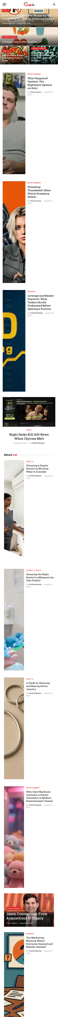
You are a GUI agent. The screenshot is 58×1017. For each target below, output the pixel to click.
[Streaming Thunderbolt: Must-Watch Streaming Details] (14, 232)
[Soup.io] (29, 4)
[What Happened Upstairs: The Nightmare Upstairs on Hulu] (14, 123)
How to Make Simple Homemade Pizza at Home (13, 58)
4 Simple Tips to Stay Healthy (19, 41)
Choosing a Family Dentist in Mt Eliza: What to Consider (37, 468)
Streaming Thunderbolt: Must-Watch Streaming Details (39, 191)
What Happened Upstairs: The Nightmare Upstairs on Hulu (40, 83)
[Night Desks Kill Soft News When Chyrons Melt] (29, 412)
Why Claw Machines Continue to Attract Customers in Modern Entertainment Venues (39, 796)
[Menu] (4, 4)
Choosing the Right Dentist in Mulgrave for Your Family (40, 577)
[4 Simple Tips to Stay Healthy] (29, 36)
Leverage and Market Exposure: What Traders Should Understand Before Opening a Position (41, 302)
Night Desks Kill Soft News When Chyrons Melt (29, 436)
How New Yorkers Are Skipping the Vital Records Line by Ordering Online (28, 17)
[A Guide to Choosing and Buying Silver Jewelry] (14, 728)
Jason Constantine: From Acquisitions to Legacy (26, 916)
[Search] (53, 4)
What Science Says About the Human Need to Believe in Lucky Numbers (43, 56)
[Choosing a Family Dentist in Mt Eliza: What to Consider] (14, 511)
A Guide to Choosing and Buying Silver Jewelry (38, 686)
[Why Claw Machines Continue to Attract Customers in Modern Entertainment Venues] (14, 837)
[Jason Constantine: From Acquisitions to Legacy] (29, 910)
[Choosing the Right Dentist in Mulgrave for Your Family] (14, 620)
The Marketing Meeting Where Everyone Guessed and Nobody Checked (39, 942)
